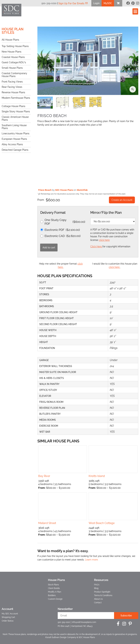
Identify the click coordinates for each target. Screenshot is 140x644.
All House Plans (10, 39)
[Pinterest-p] (130, 623)
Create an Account (121, 200)
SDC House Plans (64, 190)
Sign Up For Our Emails (71, 3)
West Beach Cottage (102, 523)
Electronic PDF (62, 229)
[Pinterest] (132, 3)
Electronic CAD (63, 236)
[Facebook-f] (118, 623)
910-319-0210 (49, 3)
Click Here (96, 246)
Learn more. (91, 559)
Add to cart (49, 247)
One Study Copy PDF (65, 221)
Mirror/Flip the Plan (106, 213)
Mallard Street (47, 523)
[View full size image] (87, 61)
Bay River (44, 476)
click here (104, 240)
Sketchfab (82, 190)
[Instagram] (137, 3)
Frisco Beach (45, 190)
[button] (96, 3)
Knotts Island (97, 476)
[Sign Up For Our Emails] (86, 3)
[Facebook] (128, 3)
